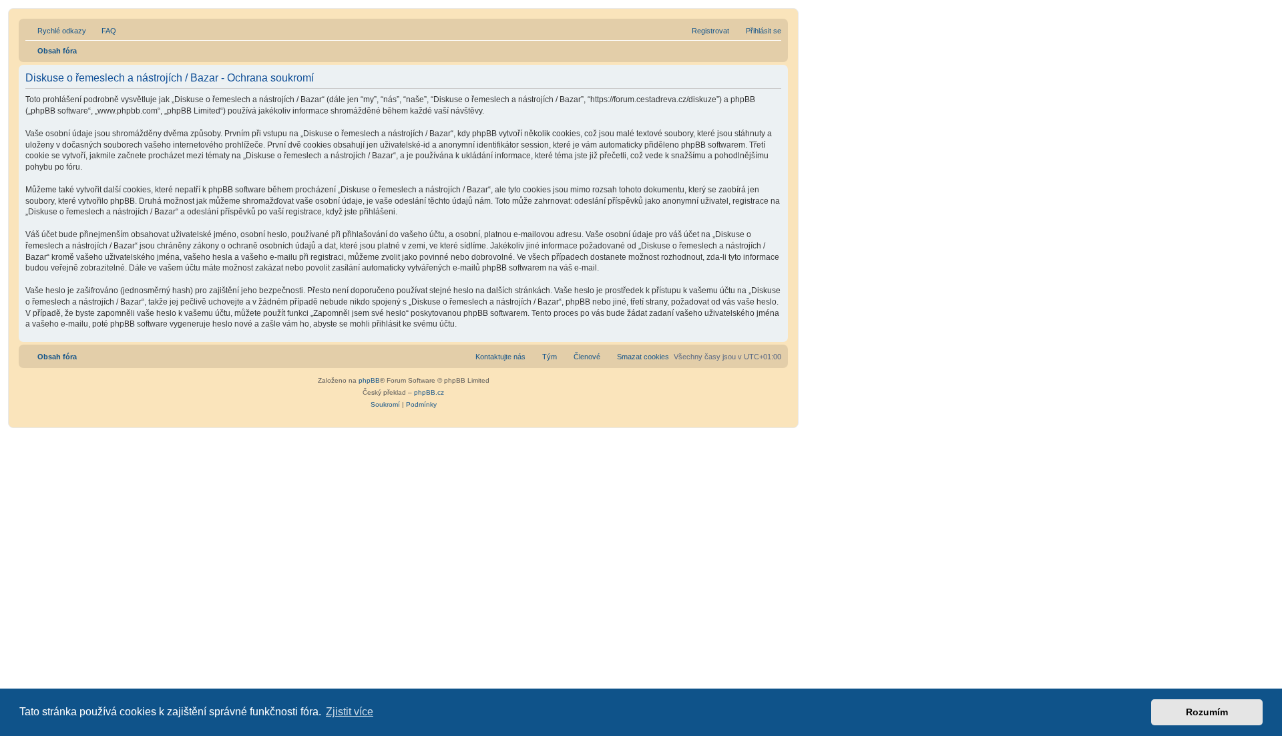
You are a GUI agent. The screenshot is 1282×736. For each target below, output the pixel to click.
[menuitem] (102, 31)
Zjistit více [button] (349, 711)
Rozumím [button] (1207, 712)
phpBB (369, 380)
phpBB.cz (429, 392)
